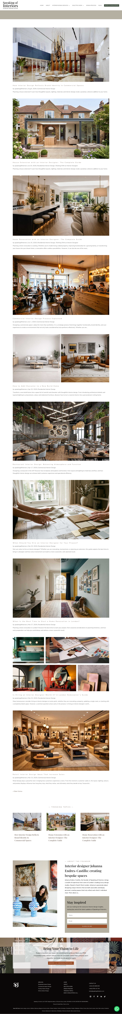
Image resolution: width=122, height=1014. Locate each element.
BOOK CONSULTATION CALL (71, 993)
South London (92, 1008)
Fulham (59, 1008)
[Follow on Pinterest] (97, 996)
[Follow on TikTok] (104, 996)
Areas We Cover (16, 1008)
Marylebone (68, 1008)
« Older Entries (17, 791)
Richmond (64, 1011)
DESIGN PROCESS (91, 5)
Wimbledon (59, 1011)
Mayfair (73, 1008)
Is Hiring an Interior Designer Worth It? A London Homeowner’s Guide (50, 695)
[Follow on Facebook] (94, 996)
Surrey (78, 1011)
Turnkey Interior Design (43, 988)
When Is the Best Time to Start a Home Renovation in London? (46, 621)
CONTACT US (92, 983)
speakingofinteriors (21, 89)
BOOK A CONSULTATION (111, 5)
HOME (41, 5)
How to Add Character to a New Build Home (36, 386)
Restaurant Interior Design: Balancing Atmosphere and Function (47, 464)
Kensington (63, 1008)
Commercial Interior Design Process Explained (37, 319)
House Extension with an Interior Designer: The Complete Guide (47, 162)
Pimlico (81, 1008)
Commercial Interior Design (46, 89)
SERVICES (40, 982)
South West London (100, 1008)
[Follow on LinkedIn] (101, 996)
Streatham (106, 1008)
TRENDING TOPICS (68, 991)
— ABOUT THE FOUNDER (78, 861)
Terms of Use (66, 1004)
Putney (85, 1008)
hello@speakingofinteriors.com (96, 991)
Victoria (43, 1011)
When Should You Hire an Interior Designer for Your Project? (45, 543)
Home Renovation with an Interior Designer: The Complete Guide (47, 239)
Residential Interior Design (46, 166)
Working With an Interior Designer (66, 166)
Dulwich (68, 1011)
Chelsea (51, 1008)
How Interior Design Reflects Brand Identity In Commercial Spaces (48, 85)
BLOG (100, 5)
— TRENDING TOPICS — (61, 807)
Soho (88, 1008)
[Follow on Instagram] (90, 996)
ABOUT (48, 5)
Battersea (36, 1008)
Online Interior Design (43, 991)
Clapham (55, 1008)
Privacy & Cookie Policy (58, 1004)
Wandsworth (48, 1011)
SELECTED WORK (77, 5)
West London (73, 1011)
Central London (46, 1008)
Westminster (54, 1011)
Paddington (77, 1008)
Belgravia (41, 1008)
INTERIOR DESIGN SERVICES (60, 5)
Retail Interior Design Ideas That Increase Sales (39, 774)
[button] (116, 1009)
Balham (32, 1008)
